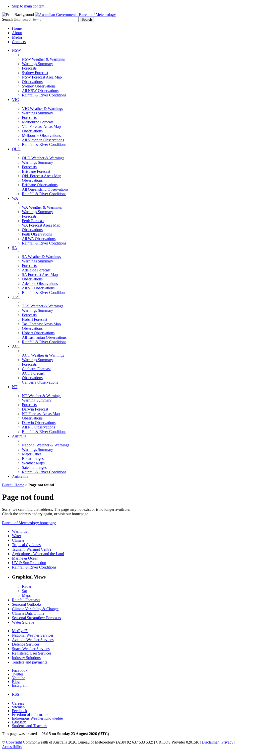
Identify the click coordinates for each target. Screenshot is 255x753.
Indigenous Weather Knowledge (37, 718)
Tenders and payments (29, 662)
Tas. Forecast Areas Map (41, 324)
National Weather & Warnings (45, 445)
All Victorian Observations (43, 140)
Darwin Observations (39, 422)
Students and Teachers (29, 726)
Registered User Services (31, 653)
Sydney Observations (39, 86)
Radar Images (33, 458)
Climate (18, 540)
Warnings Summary (37, 64)
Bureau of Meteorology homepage (29, 523)
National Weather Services (33, 635)
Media (17, 37)
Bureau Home (13, 485)
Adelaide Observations (40, 283)
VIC (15, 99)
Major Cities (31, 454)
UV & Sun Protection (29, 563)
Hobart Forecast (34, 319)
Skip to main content (28, 6)
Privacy (227, 742)
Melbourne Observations (41, 135)
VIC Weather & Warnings (42, 108)
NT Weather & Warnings (41, 396)
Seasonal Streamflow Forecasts (36, 618)
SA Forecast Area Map (40, 274)
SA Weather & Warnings (41, 256)
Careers (18, 703)
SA (14, 248)
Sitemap (18, 707)
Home (17, 28)
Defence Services (25, 644)
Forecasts (29, 68)
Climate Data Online (28, 613)
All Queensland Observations (45, 189)
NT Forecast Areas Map (41, 414)
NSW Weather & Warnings (43, 59)
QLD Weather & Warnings (43, 158)
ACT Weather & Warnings (43, 355)
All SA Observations (38, 288)
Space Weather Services (31, 649)
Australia (19, 436)
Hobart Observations (38, 333)
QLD (16, 149)
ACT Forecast (33, 373)
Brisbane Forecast (36, 171)
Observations (32, 82)
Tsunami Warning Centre (31, 549)
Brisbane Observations (40, 185)
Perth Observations (37, 234)
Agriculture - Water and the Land (38, 554)
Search (7, 19)
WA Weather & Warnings (42, 207)
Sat (24, 591)
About (17, 33)
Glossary (19, 722)
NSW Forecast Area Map (42, 77)
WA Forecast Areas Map (41, 225)
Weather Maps (33, 463)
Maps (26, 595)
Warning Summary (37, 400)
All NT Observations (38, 427)
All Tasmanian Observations (44, 337)
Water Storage (23, 622)
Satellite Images (34, 467)
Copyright (14, 742)
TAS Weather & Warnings (42, 306)
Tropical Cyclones (26, 545)
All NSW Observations (40, 90)
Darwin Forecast (35, 409)
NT (14, 387)
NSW (16, 50)
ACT (16, 346)
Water (16, 536)
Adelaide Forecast (36, 270)
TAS (15, 297)
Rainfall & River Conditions (44, 95)
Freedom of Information (31, 714)
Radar (26, 586)
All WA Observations (39, 239)
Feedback (19, 711)
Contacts (19, 42)
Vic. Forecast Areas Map (41, 126)
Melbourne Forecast (37, 122)
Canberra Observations (40, 382)
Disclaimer (210, 742)
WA (15, 198)
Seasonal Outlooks (26, 604)
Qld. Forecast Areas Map (41, 176)
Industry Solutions (26, 658)
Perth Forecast (33, 221)
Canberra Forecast (36, 369)
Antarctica (20, 476)
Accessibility (12, 747)
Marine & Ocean (25, 558)
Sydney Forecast (35, 73)
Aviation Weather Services (33, 640)
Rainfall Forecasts (26, 600)
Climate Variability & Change (35, 609)
